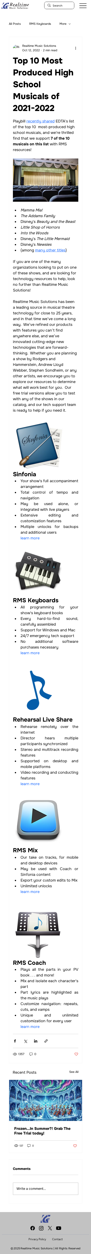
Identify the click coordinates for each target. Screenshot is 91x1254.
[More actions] (75, 48)
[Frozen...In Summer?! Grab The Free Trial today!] (45, 1100)
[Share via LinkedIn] (36, 1041)
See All (74, 1072)
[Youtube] (59, 1228)
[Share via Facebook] (15, 1041)
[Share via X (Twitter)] (25, 1041)
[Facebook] (33, 1228)
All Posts (15, 24)
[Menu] (83, 5)
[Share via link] (46, 1041)
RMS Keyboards (40, 24)
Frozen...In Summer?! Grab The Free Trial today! (42, 1131)
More (62, 24)
